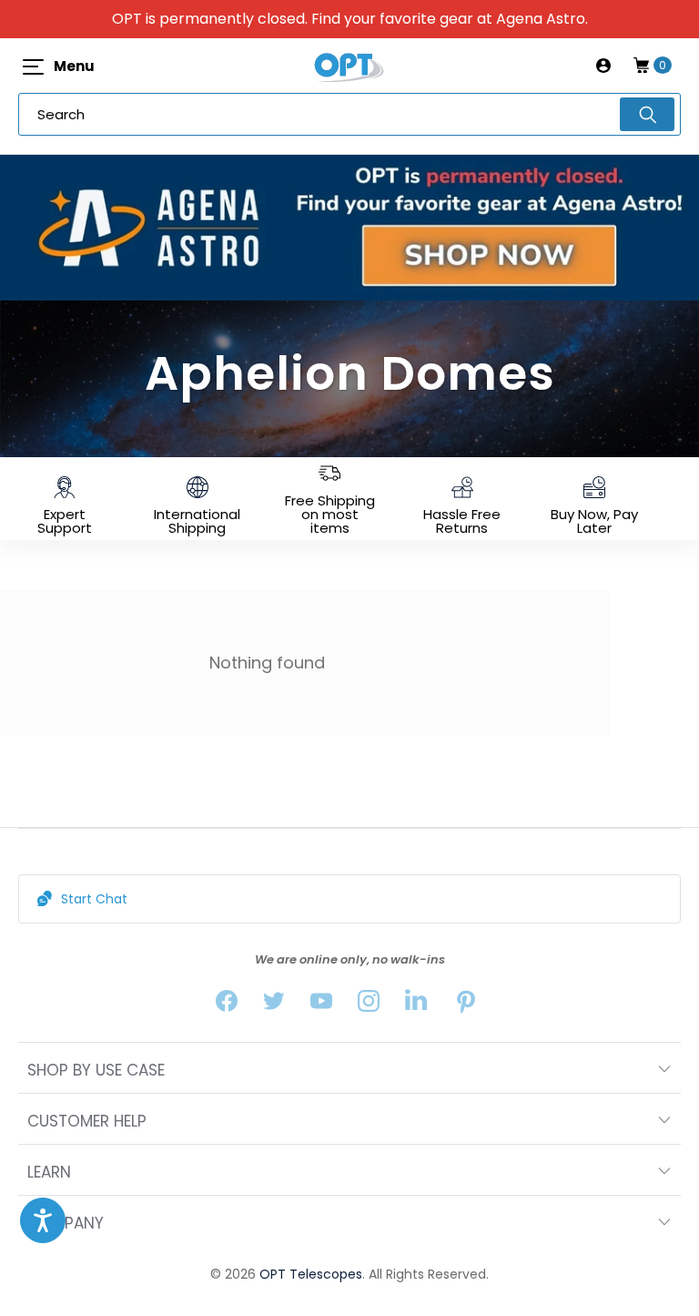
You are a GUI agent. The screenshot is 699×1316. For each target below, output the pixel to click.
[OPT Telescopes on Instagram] (369, 1005)
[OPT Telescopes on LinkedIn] (416, 1005)
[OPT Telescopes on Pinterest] (466, 1005)
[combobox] (349, 114)
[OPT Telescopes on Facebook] (227, 1005)
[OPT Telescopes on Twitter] (274, 1005)
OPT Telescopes (310, 1274)
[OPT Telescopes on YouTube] (321, 1005)
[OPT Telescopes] (349, 65)
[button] (43, 1220)
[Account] (603, 65)
